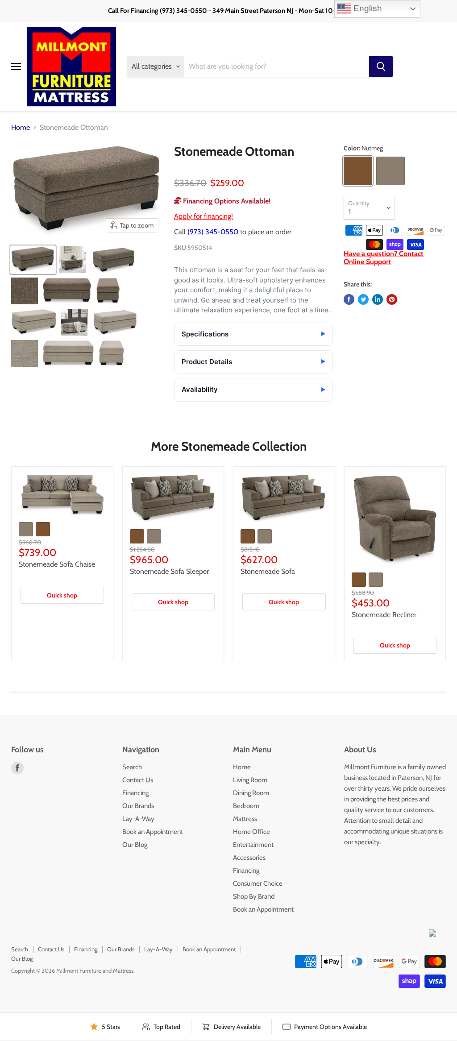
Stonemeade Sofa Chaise (57, 564)
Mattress (245, 819)
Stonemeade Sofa (268, 571)
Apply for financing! (203, 216)
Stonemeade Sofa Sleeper (169, 571)
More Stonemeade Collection (229, 446)
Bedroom (246, 806)
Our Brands (138, 806)
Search (132, 767)
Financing (135, 793)
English (366, 8)
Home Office (251, 832)
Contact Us (137, 780)
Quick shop (62, 595)
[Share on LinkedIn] (377, 299)
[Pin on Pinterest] (391, 299)
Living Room (250, 780)
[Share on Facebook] (349, 299)
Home (20, 128)
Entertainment (253, 845)
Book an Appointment (152, 832)
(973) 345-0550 (212, 232)
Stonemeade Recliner (384, 614)
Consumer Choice (258, 883)
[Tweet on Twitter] (363, 299)
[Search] (381, 66)
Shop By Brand (253, 896)
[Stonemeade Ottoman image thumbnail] (33, 259)
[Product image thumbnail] (72, 259)
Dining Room (251, 793)
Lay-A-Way (138, 819)
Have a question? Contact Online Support (384, 257)
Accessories (249, 858)
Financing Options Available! (225, 201)
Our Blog (134, 845)
